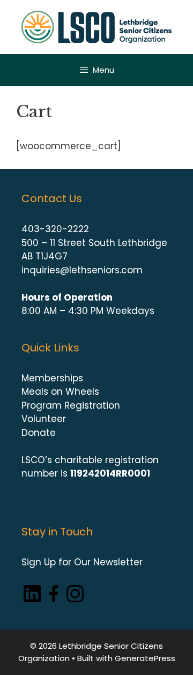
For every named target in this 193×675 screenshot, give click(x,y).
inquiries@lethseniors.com (82, 270)
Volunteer (43, 418)
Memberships (52, 378)
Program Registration (70, 405)
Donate (38, 432)
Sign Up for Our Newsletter (82, 562)
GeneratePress (145, 658)
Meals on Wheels (60, 391)
